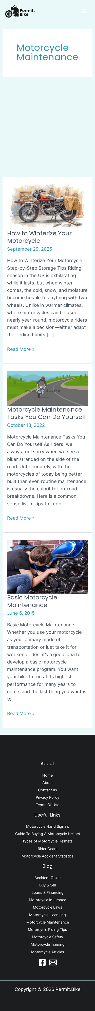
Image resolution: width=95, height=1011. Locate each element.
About (47, 782)
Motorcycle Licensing (47, 915)
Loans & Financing (48, 892)
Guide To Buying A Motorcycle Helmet (47, 834)
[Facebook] (42, 962)
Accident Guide (47, 878)
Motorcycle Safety (47, 937)
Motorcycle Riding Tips (47, 929)
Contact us (47, 790)
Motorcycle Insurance (47, 900)
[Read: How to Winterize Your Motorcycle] (47, 206)
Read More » (21, 348)
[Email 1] (53, 962)
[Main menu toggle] (84, 11)
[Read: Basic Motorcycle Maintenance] (47, 566)
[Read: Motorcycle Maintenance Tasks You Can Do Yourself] (47, 387)
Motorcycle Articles (47, 952)
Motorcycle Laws (47, 907)
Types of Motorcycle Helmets (47, 841)
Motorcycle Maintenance (47, 922)
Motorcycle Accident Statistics (48, 856)
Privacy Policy (47, 797)
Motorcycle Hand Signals (47, 826)
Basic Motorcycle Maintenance (32, 601)
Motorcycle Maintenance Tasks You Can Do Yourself (46, 413)
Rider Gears (48, 849)
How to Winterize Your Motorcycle (39, 237)
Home (47, 775)
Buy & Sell (47, 885)
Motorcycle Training (48, 944)
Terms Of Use (47, 805)
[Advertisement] (47, 127)
